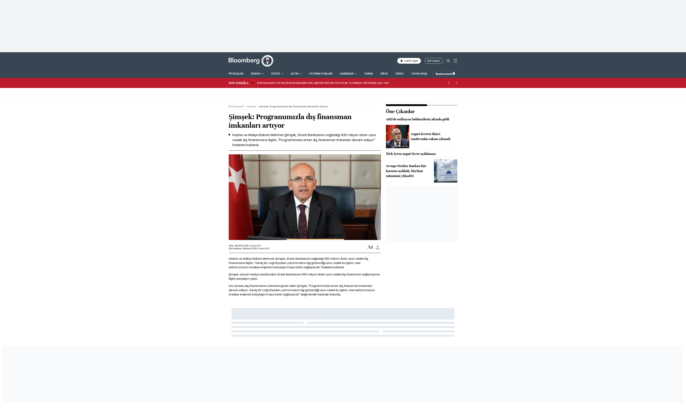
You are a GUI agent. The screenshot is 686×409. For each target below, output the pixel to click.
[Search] (448, 60)
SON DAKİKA (238, 83)
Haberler (251, 106)
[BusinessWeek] (445, 73)
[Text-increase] (370, 247)
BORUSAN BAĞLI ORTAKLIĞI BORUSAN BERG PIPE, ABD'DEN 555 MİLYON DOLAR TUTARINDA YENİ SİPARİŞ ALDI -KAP (323, 83)
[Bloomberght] (251, 61)
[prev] (449, 83)
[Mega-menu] (455, 60)
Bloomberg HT (236, 106)
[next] (456, 83)
